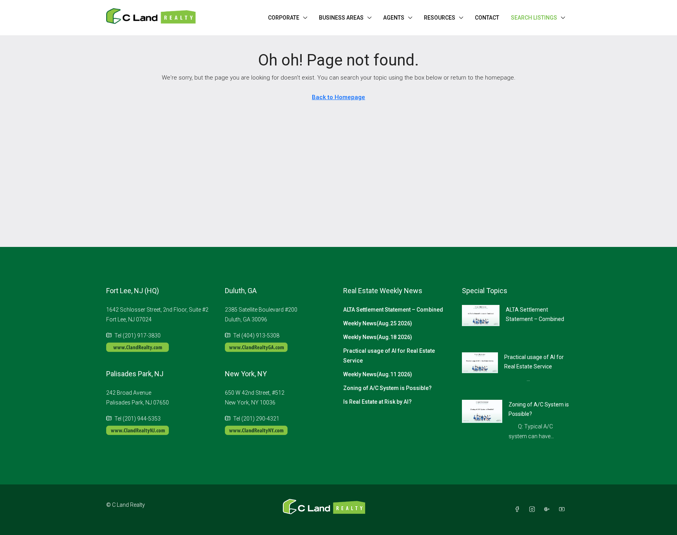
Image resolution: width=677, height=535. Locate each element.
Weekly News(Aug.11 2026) (377, 374)
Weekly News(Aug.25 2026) (377, 323)
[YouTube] (563, 509)
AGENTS (393, 18)
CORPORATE (283, 18)
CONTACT (487, 18)
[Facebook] (518, 509)
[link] (481, 315)
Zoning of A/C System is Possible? (387, 388)
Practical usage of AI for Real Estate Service (389, 356)
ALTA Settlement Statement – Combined (393, 309)
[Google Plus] (548, 509)
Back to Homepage (338, 97)
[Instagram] (533, 509)
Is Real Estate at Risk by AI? (377, 402)
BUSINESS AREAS (341, 18)
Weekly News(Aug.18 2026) (377, 337)
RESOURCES (439, 18)
